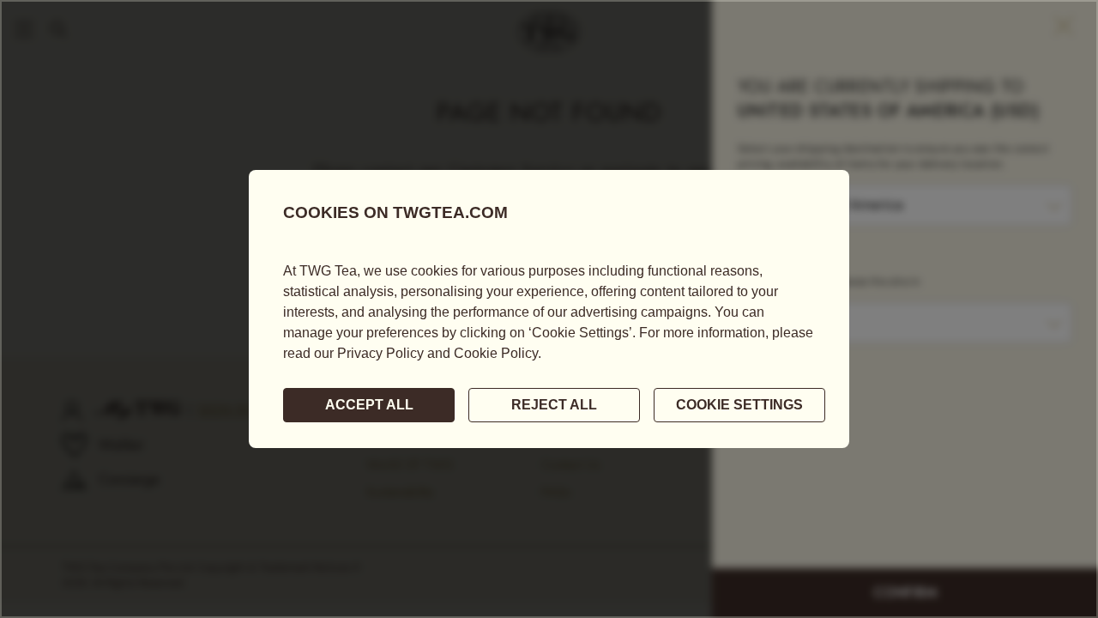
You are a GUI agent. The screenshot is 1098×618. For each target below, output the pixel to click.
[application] (549, 309)
